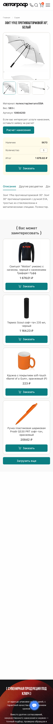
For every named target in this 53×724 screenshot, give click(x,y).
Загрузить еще (26, 460)
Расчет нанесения (18, 130)
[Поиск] (36, 5)
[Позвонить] (31, 5)
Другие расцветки (31, 186)
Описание (9, 186)
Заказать (29, 168)
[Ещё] (48, 88)
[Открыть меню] (48, 5)
